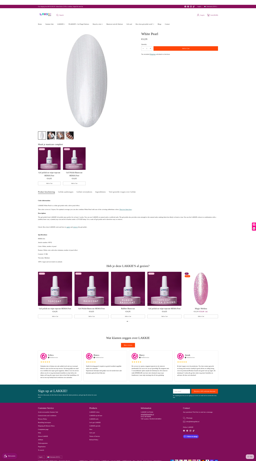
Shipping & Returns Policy (46, 426)
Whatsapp (189, 418)
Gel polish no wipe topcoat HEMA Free (55, 308)
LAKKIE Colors (94, 412)
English (199, 6)
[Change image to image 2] (51, 135)
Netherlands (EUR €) (211, 6)
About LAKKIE (43, 436)
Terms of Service (94, 436)
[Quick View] (58, 150)
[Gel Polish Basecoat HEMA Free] (74, 158)
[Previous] (38, 295)
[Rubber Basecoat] (128, 289)
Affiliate (40, 439)
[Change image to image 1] (42, 135)
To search (41, 450)
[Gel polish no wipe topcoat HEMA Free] (49, 158)
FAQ (39, 433)
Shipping (152, 54)
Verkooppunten (43, 443)
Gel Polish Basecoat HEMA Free (91, 308)
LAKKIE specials (94, 426)
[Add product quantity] (150, 48)
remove (75, 227)
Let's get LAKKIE (95, 422)
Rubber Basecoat (128, 308)
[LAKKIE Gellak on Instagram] (191, 7)
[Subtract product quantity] (143, 48)
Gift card (92, 433)
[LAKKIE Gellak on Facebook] (185, 7)
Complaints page (43, 429)
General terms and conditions (47, 415)
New (90, 429)
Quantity (144, 44)
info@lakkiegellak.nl (147, 414)
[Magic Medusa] (201, 289)
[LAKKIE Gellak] (45, 15)
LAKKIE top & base (95, 415)
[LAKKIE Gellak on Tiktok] (194, 7)
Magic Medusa (201, 308)
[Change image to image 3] (60, 135)
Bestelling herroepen (44, 422)
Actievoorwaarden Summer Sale (48, 412)
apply (68, 227)
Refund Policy (93, 439)
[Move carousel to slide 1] (127, 321)
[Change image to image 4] (70, 135)
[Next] (218, 295)
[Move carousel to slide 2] (128, 321)
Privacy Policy (42, 419)
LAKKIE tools (93, 419)
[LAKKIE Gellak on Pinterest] (188, 7)
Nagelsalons (42, 446)
